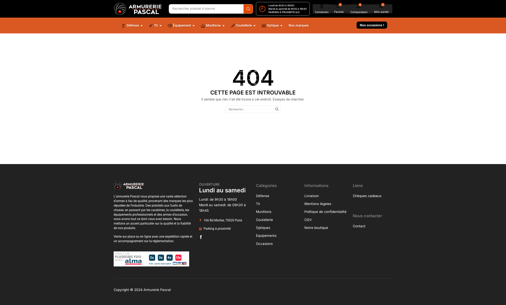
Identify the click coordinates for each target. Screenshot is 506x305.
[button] (322, 8)
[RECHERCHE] (276, 109)
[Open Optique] (281, 25)
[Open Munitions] (223, 25)
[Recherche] (248, 8)
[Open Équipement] (193, 25)
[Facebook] (201, 237)
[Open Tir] (160, 25)
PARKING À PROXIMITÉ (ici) (283, 12)
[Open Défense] (141, 25)
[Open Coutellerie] (254, 25)
